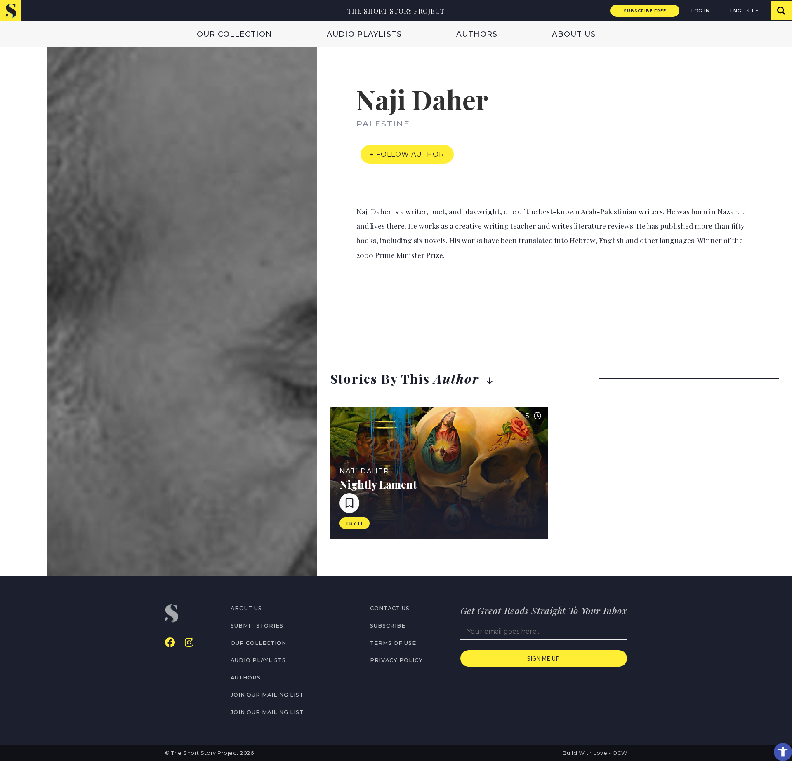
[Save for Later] (349, 503)
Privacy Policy (396, 660)
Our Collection (234, 34)
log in (700, 11)
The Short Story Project (396, 11)
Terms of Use (393, 643)
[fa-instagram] (189, 642)
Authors (476, 34)
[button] (783, 752)
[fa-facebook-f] (170, 642)
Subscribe (387, 626)
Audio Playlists (364, 34)
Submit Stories (257, 626)
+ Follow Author (407, 154)
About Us (574, 34)
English (742, 11)
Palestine (383, 124)
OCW (620, 753)
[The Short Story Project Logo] (10, 10)
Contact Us (390, 608)
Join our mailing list (267, 695)
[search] (781, 10)
